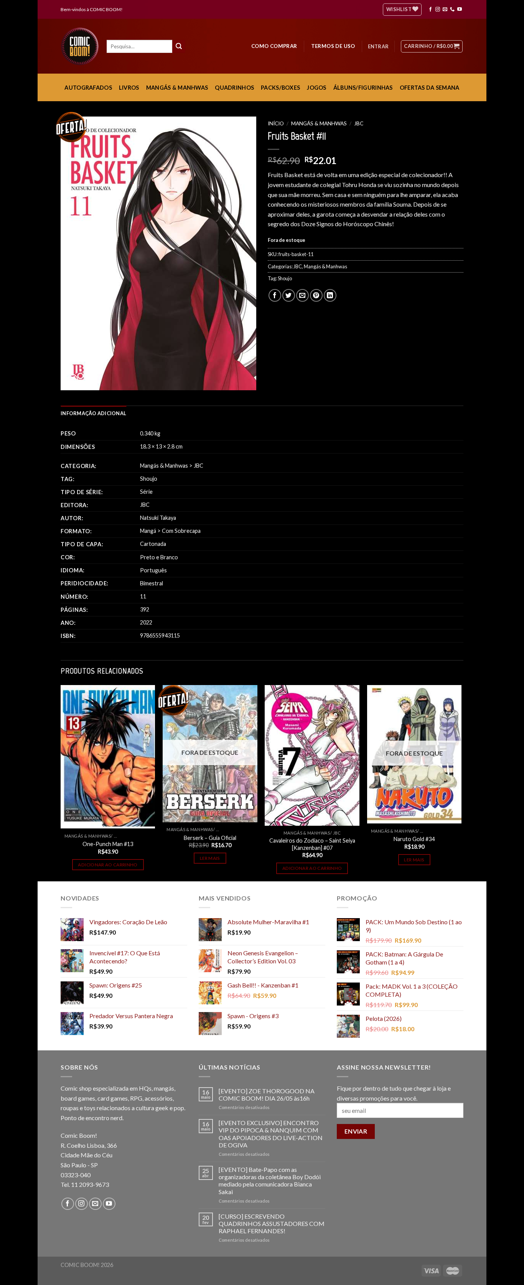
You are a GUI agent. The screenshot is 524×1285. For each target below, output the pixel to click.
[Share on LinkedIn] (330, 295)
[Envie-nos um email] (445, 9)
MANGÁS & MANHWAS (177, 87)
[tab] (93, 413)
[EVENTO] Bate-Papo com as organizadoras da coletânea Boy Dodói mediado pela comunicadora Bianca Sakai (270, 1180)
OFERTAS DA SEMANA (430, 87)
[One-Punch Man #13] (108, 756)
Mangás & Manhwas (319, 123)
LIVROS (129, 87)
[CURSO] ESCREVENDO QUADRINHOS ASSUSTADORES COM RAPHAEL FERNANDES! (272, 1223)
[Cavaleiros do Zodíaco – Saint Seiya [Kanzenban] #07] (312, 755)
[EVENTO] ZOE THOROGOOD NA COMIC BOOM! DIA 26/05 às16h (267, 1094)
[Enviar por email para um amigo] (302, 295)
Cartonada (153, 544)
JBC (358, 123)
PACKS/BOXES (280, 87)
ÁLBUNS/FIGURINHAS (363, 87)
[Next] (461, 782)
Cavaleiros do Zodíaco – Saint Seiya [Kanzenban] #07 (312, 844)
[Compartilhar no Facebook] (275, 295)
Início (276, 123)
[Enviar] (178, 46)
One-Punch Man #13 (107, 844)
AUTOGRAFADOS (88, 87)
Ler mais (210, 858)
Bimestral (151, 583)
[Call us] (452, 9)
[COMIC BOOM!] (82, 46)
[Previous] (61, 782)
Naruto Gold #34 (414, 839)
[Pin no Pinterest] (316, 295)
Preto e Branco (159, 557)
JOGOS (316, 87)
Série (146, 491)
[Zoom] (70, 380)
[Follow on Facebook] (430, 9)
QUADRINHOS (234, 87)
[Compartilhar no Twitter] (288, 295)
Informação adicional (93, 413)
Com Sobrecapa (181, 530)
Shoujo (285, 278)
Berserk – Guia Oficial (210, 838)
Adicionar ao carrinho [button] (107, 864)
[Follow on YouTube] (459, 9)
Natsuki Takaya (158, 517)
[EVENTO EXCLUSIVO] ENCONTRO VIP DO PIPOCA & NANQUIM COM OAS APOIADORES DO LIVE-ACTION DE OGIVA (271, 1134)
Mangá (148, 530)
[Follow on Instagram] (437, 9)
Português (153, 570)
